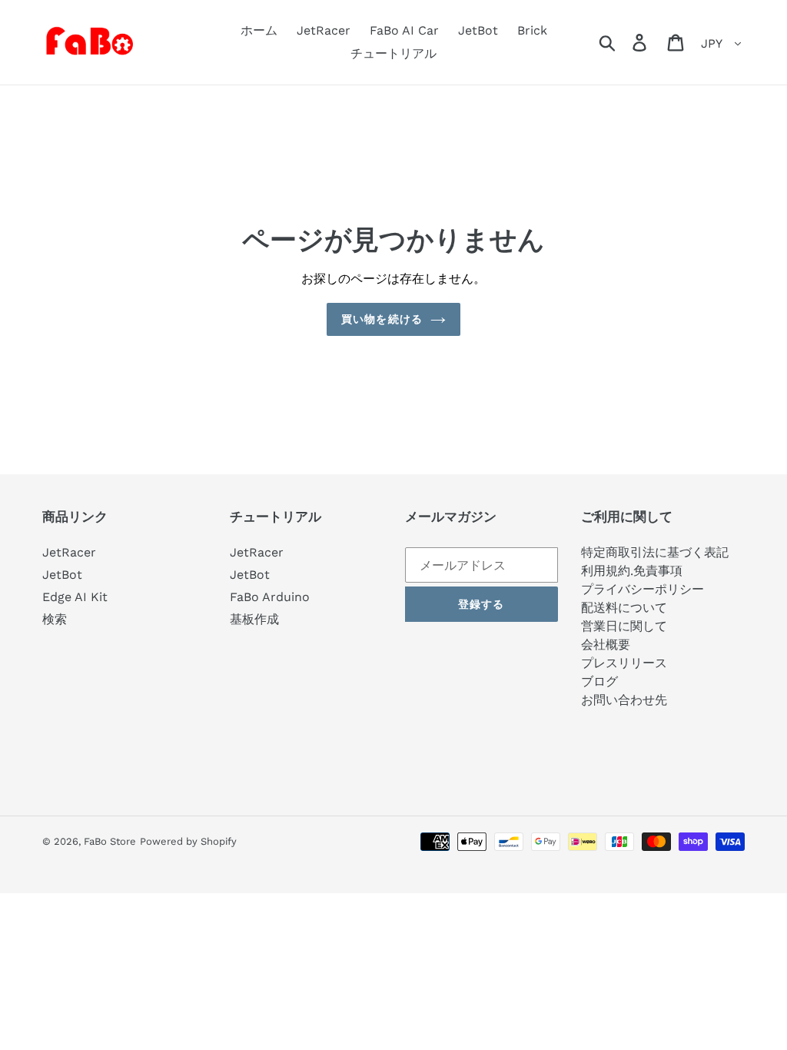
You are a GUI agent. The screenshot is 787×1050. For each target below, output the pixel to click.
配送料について (624, 607)
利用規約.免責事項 (631, 570)
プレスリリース (624, 663)
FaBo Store (110, 841)
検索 (54, 619)
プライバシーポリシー (642, 589)
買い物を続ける (382, 319)
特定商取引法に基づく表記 (655, 552)
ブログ (599, 681)
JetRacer (69, 552)
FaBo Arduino (270, 597)
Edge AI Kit (75, 597)
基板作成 (254, 619)
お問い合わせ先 (624, 700)
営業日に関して (624, 626)
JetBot (62, 574)
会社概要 (605, 644)
